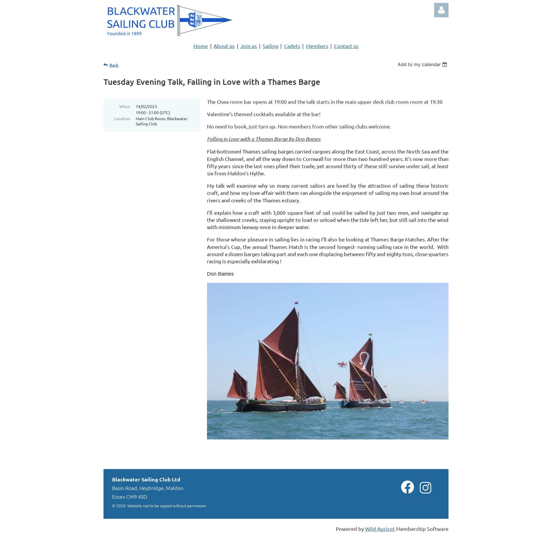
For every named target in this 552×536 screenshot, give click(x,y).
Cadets (292, 46)
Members (317, 46)
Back (114, 65)
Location (122, 118)
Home (200, 46)
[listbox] (423, 64)
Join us (248, 46)
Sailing (270, 46)
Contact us (346, 46)
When (124, 106)
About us (224, 46)
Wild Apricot (380, 529)
